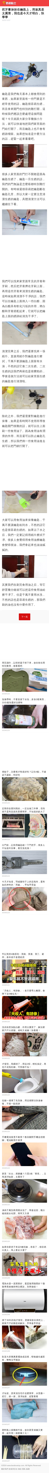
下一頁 (24, 617)
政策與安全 (13, 1469)
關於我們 (4, 1469)
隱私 (24, 1469)
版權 (28, 1469)
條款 (20, 1469)
